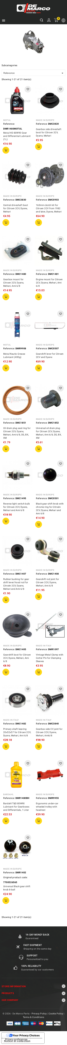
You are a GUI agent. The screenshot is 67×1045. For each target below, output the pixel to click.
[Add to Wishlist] (28, 89)
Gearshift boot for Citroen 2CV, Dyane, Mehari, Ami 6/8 (17, 658)
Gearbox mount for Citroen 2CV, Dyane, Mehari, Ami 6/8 (13, 282)
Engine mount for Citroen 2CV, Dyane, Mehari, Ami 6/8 (49, 282)
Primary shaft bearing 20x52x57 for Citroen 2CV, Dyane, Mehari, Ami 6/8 (17, 732)
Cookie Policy (56, 1013)
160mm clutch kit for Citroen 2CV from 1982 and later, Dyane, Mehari (49, 208)
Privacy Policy (39, 1013)
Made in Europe (45, 120)
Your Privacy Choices (26, 1035)
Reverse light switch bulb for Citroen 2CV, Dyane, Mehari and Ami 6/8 (16, 507)
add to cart (5, 150)
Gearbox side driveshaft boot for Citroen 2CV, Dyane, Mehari (48, 132)
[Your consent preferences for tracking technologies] (16, 1039)
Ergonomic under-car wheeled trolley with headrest (47, 806)
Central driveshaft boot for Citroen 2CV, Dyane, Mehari (15, 208)
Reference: (9, 124)
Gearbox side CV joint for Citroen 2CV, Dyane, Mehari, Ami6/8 (49, 732)
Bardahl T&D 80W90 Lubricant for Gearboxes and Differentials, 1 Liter (16, 806)
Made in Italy (44, 645)
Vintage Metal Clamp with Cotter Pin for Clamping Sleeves (49, 658)
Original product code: (15, 877)
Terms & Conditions (33, 1017)
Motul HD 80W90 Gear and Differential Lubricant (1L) (17, 136)
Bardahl (8, 794)
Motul (7, 120)
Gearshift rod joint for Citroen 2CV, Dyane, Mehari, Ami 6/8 (47, 582)
